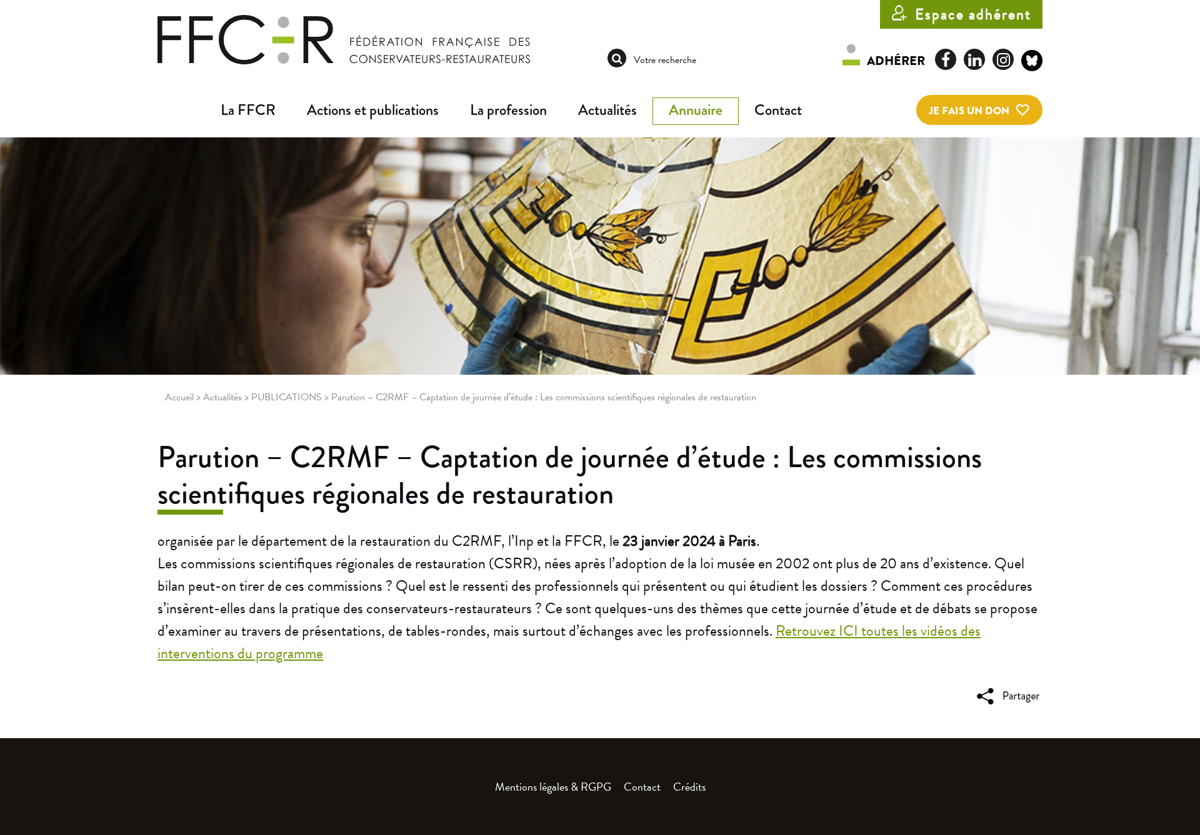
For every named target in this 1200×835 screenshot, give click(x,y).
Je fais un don (969, 111)
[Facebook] (945, 59)
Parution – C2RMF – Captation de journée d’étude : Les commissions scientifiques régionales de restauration (570, 475)
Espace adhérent (973, 14)
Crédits (689, 786)
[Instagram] (1003, 59)
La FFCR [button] (248, 110)
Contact (778, 110)
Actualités (607, 110)
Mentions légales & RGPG (553, 786)
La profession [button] (508, 110)
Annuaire (695, 110)
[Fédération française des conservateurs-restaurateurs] (344, 38)
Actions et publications (373, 110)
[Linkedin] (974, 59)
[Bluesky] (1031, 62)
